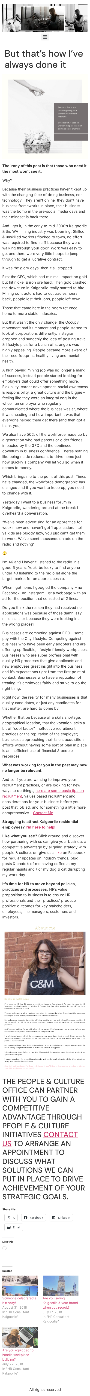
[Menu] (45, 37)
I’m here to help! (40, 827)
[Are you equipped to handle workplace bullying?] (20, 1337)
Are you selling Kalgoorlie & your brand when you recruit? (60, 1302)
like (59, 852)
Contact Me (43, 812)
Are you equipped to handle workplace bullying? (17, 1354)
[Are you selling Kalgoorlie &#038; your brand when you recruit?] (60, 1286)
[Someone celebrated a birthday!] (20, 1286)
